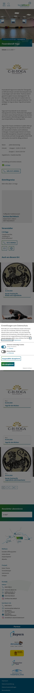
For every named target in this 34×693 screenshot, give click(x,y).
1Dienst (10, 348)
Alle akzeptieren (8, 364)
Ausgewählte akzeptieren (11, 359)
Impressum (17, 340)
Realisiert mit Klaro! (27, 368)
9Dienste (10, 353)
